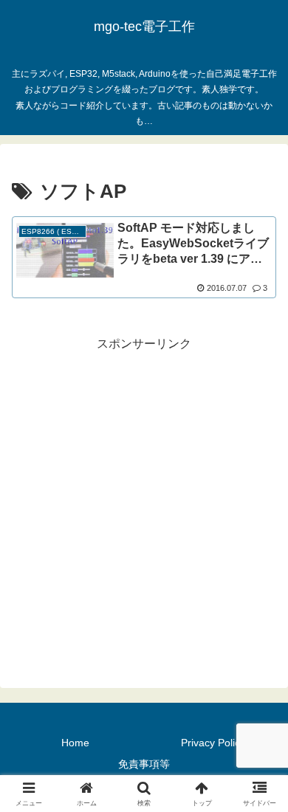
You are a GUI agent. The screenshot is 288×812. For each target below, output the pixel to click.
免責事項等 (144, 764)
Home (75, 743)
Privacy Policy (213, 743)
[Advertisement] (144, 499)
